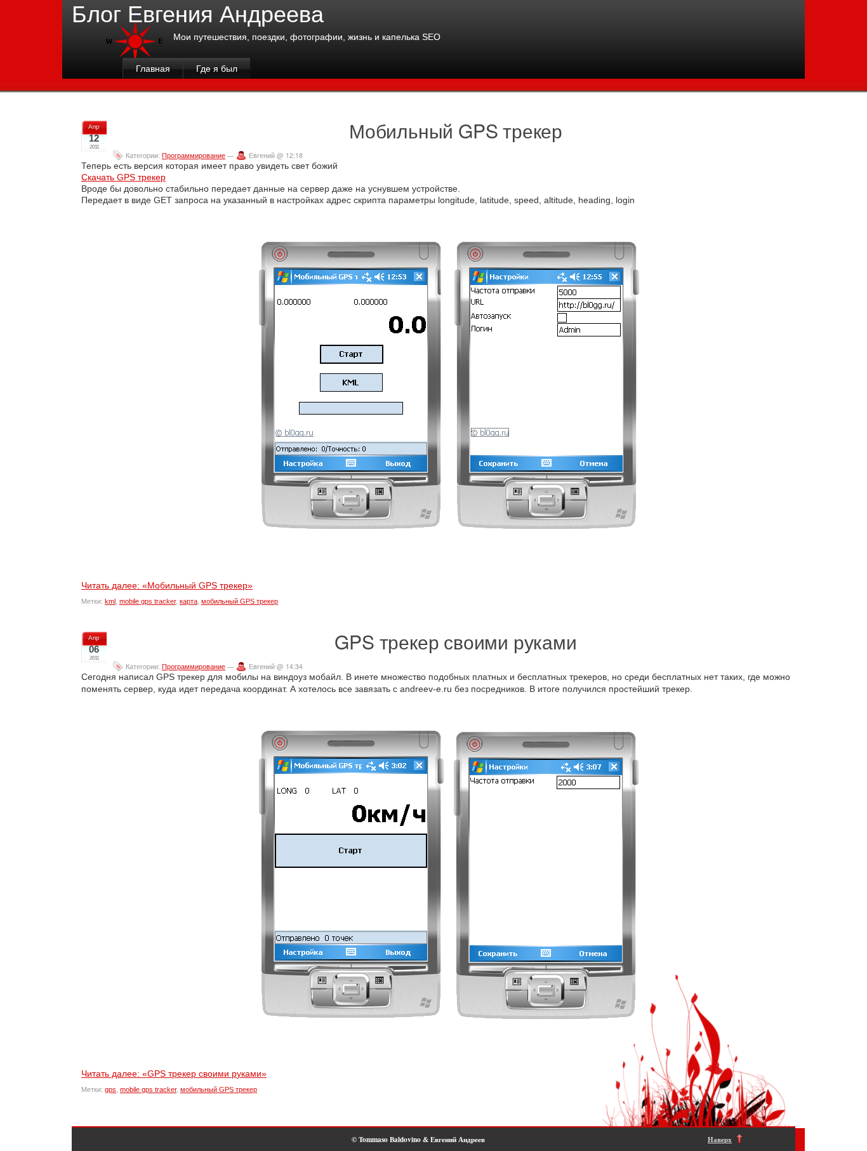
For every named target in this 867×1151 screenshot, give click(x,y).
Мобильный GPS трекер (455, 130)
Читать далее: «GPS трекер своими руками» (174, 1073)
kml (110, 601)
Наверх (720, 1139)
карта (188, 601)
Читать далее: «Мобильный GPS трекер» (167, 585)
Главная (153, 68)
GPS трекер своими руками (455, 641)
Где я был (216, 68)
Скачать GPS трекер (123, 177)
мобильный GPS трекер (239, 601)
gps (110, 1089)
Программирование (193, 155)
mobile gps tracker (147, 601)
